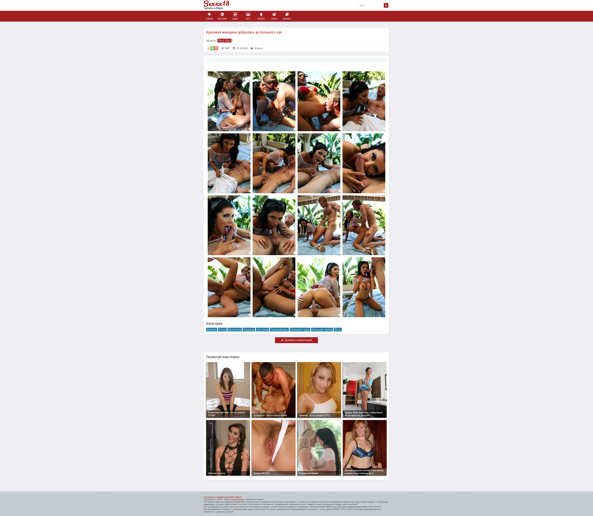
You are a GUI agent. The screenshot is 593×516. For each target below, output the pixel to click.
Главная (209, 19)
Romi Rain (224, 40)
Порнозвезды (279, 329)
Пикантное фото (219, 5)
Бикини (211, 329)
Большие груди (300, 329)
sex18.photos (237, 499)
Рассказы (287, 19)
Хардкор (248, 329)
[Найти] (386, 5)
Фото (248, 19)
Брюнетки (234, 329)
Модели (261, 19)
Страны (274, 19)
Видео (235, 19)
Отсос (222, 329)
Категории (222, 19)
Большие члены (322, 329)
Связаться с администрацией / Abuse (223, 497)
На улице (262, 329)
